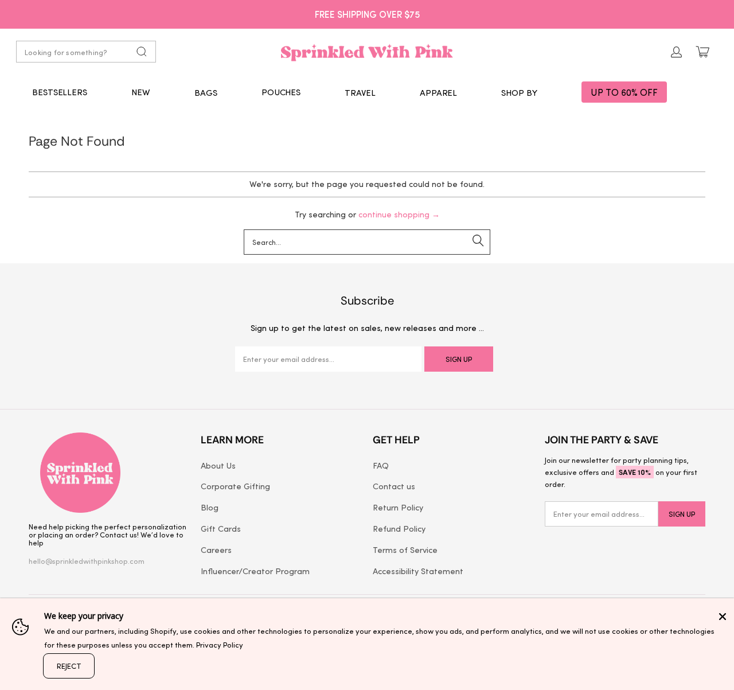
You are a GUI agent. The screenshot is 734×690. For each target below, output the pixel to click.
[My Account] (676, 51)
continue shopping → (399, 214)
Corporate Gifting (235, 486)
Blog (209, 507)
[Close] (722, 616)
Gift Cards (221, 528)
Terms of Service (405, 549)
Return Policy (398, 507)
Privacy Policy (219, 644)
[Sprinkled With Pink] (367, 51)
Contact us (394, 486)
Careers (216, 549)
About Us (218, 465)
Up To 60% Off (624, 92)
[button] (205, 92)
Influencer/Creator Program (255, 570)
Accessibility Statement (418, 570)
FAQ (381, 465)
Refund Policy (399, 528)
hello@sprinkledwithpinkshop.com (87, 561)
